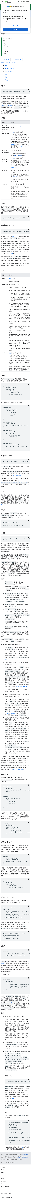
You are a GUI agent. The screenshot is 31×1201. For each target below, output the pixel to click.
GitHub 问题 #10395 (21, 686)
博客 (2, 1169)
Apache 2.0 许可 (25, 1156)
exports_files (8, 71)
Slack (2, 1184)
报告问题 (6, 59)
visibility (13, 144)
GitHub (3, 1172)
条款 (2, 1193)
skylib (21, 1147)
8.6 (18, 62)
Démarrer (15, 29)
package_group (9, 68)
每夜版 (3, 62)
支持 (2, 1178)
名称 (10, 278)
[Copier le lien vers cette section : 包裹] (7, 86)
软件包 (7, 65)
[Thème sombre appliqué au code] (29, 90)
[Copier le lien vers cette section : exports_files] (13, 456)
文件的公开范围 (16, 475)
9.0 (12, 62)
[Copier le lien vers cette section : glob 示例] (10, 774)
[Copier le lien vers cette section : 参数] (6, 118)
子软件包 (7, 80)
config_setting (12, 1002)
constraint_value (7, 1004)
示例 (6, 659)
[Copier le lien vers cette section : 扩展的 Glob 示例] (15, 897)
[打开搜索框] (18, 2)
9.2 (7, 62)
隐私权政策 (8, 1193)
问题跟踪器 (4, 1181)
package (20, 501)
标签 (12, 132)
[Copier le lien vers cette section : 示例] (6, 204)
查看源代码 (17, 59)
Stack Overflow (5, 1186)
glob (6, 74)
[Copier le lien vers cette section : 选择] (7, 946)
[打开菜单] (2, 2)
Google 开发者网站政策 (22, 1157)
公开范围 (10, 253)
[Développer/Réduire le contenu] (12, 38)
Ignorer (15, 25)
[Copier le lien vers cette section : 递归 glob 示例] (13, 842)
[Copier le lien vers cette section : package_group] (16, 225)
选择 (6, 77)
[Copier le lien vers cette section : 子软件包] (14, 1076)
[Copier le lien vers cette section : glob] (6, 533)
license (3, 505)
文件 (7, 106)
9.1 (10, 62)
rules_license (14, 167)
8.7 (15, 62)
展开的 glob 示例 (18, 769)
